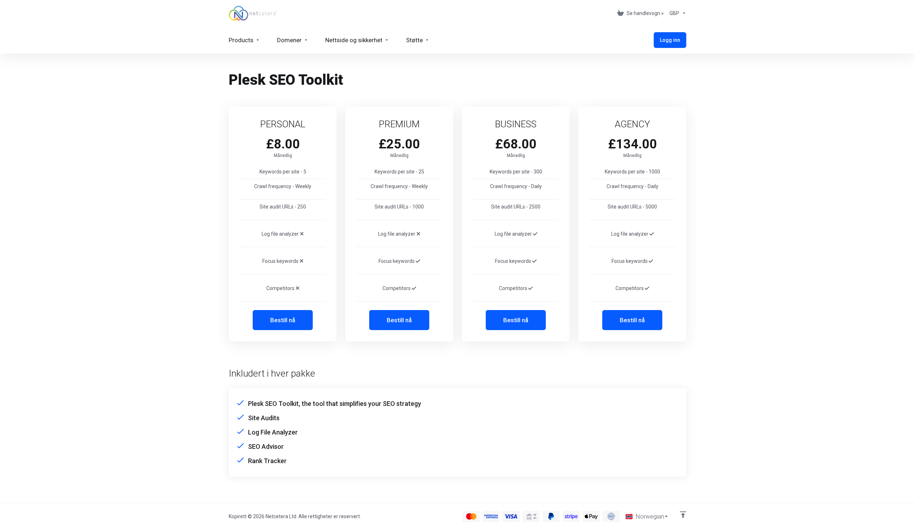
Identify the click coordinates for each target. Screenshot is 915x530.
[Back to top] (683, 515)
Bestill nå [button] (282, 320)
